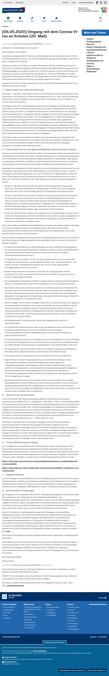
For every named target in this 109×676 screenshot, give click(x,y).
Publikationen (73, 618)
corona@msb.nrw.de (15, 585)
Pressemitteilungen (53, 607)
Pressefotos (51, 610)
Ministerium (29, 604)
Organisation (29, 614)
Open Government (31, 617)
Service (70, 604)
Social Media (51, 613)
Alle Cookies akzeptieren (96, 670)
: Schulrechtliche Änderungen (93, 69)
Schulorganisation (9, 607)
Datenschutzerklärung (40, 651)
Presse (48, 604)
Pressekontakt (51, 615)
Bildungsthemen (9, 610)
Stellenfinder (73, 626)
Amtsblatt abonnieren (98, 604)
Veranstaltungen (30, 622)
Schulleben (7, 618)
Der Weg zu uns (73, 613)
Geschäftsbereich (30, 625)
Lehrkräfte (7, 613)
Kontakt (71, 610)
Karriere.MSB (29, 628)
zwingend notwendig (10, 657)
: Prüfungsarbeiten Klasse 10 (93, 41)
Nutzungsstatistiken (10, 662)
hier (8, 531)
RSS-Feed (72, 621)
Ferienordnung (73, 623)
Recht (5, 615)
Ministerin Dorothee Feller (33, 607)
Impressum (72, 615)
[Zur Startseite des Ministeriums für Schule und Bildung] (13, 10)
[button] (86, 2)
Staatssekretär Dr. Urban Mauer (32, 610)
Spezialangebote (74, 629)
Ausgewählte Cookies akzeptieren (71, 670)
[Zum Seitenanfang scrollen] (105, 672)
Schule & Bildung (9, 604)
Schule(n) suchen (74, 607)
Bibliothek (28, 620)
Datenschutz (103, 637)
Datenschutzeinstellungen (54, 642)
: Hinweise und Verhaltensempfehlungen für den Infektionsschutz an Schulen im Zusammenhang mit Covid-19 (96, 55)
